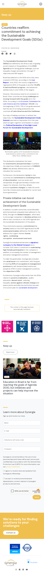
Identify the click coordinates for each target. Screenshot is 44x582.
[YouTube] (27, 570)
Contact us (11, 533)
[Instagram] (16, 570)
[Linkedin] (7, 53)
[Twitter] (11, 53)
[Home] (22, 4)
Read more (10, 352)
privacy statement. (13, 467)
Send (37, 497)
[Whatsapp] (14, 53)
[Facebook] (3, 53)
